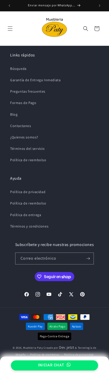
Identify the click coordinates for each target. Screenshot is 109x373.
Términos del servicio (27, 148)
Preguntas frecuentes (27, 91)
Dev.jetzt (67, 347)
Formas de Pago (23, 102)
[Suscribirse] (88, 258)
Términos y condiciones (29, 226)
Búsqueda (18, 68)
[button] (10, 28)
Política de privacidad (27, 192)
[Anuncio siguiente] (99, 5)
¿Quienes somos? (24, 137)
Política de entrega (25, 215)
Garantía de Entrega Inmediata (35, 80)
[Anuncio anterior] (9, 5)
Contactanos (20, 125)
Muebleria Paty (33, 347)
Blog (13, 114)
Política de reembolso (28, 160)
